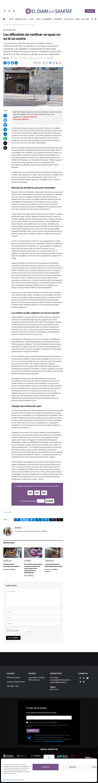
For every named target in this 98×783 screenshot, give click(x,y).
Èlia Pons (6, 58)
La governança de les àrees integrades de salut (53, 565)
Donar (49, 501)
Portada (5, 24)
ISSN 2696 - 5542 (13, 686)
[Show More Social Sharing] (20, 63)
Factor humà (68, 19)
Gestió (32, 19)
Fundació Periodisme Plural (16, 682)
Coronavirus (7, 512)
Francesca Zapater (9, 569)
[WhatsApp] (5, 139)
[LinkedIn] (5, 134)
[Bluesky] (5, 125)
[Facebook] (5, 116)
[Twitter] (5, 120)
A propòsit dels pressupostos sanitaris (11, 565)
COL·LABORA (90, 11)
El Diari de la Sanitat (13, 677)
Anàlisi (7, 560)
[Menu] (4, 19)
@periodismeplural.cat (63, 680)
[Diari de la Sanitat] (49, 11)
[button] (49, 658)
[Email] (5, 143)
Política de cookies (7, 779)
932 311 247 (54, 689)
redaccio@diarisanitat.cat (58, 682)
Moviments (58, 19)
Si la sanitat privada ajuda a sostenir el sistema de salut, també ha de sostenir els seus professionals (33, 568)
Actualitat (9, 30)
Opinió (77, 19)
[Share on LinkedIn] (16, 63)
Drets (38, 19)
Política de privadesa (18, 779)
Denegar (72, 767)
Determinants (47, 19)
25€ (37, 493)
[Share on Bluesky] (12, 63)
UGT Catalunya (29, 575)
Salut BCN (85, 19)
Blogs (11, 19)
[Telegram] (5, 129)
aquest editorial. (30, 117)
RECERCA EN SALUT (21, 19)
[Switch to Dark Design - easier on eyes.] (92, 19)
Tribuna (49, 560)
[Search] (95, 19)
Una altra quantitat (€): (28, 501)
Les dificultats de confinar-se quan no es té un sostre (31, 36)
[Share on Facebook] (5, 63)
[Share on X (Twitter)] (8, 63)
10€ (30, 493)
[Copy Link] (5, 148)
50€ (44, 493)
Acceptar (45, 767)
